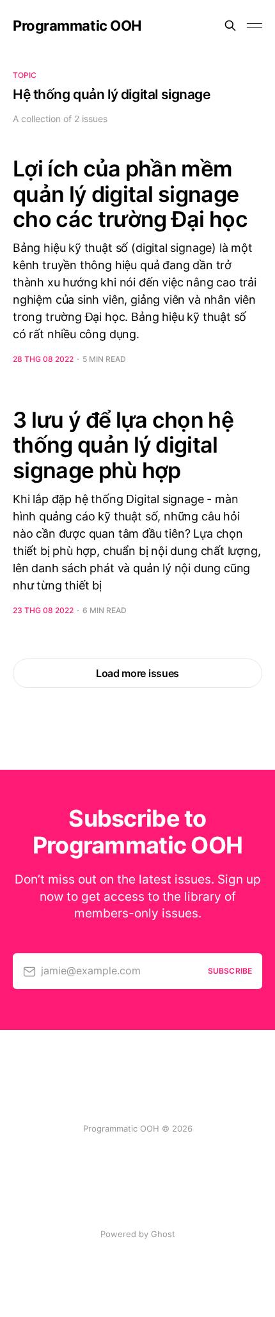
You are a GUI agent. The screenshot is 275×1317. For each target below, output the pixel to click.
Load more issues (137, 673)
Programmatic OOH (77, 26)
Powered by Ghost (137, 1234)
